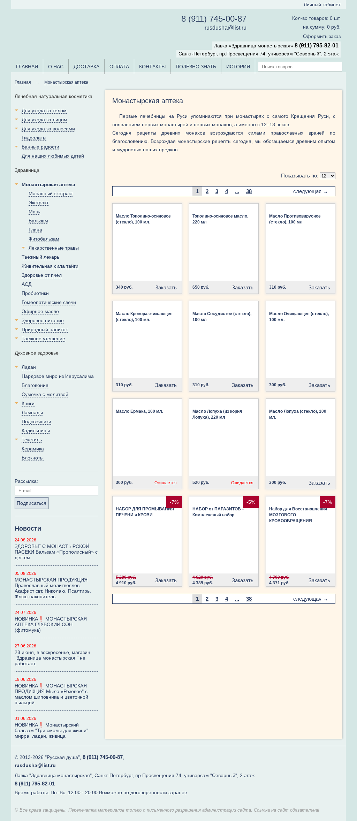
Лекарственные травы (54, 248)
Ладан (29, 367)
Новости (28, 528)
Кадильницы (36, 430)
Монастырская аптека (66, 82)
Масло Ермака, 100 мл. (139, 411)
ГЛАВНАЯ (27, 66)
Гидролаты (34, 137)
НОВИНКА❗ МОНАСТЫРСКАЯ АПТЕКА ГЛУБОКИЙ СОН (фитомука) (51, 624)
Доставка (86, 66)
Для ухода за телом (44, 110)
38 (249, 191)
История (238, 66)
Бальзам (38, 220)
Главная (23, 82)
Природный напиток (45, 329)
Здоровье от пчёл (42, 275)
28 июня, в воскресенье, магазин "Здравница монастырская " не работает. (52, 657)
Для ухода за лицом (44, 119)
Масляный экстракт (51, 193)
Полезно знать (196, 66)
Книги (28, 403)
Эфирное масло (40, 311)
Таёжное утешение (43, 338)
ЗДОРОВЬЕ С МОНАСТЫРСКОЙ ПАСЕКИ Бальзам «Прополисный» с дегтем (56, 551)
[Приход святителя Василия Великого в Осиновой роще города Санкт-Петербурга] (306, 764)
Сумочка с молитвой (45, 394)
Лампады (32, 412)
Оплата (119, 66)
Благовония (35, 385)
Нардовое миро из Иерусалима (58, 376)
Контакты (152, 66)
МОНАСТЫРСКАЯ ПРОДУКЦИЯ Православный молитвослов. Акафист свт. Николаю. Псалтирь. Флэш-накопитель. (53, 588)
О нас (55, 66)
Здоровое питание (43, 320)
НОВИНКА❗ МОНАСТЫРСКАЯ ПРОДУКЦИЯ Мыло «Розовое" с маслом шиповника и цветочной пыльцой (51, 694)
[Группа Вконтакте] (332, 764)
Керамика (33, 448)
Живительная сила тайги (50, 266)
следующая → (310, 191)
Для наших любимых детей (53, 156)
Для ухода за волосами (48, 128)
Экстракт (38, 202)
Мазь (34, 211)
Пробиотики (35, 293)
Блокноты (33, 458)
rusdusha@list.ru (225, 28)
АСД (26, 284)
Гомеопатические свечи (49, 302)
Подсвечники (36, 421)
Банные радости (40, 147)
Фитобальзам (44, 239)
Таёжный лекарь (40, 257)
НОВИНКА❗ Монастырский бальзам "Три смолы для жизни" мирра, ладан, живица (51, 730)
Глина (35, 230)
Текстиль (32, 439)
